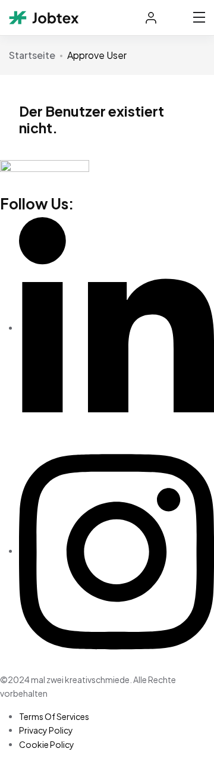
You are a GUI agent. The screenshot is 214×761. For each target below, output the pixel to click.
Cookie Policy (46, 744)
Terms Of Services (54, 716)
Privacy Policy (46, 730)
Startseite (32, 55)
